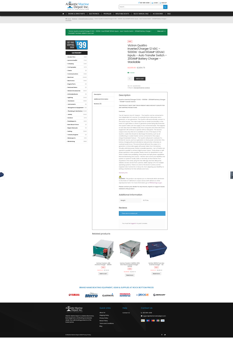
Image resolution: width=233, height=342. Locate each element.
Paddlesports (72, 121)
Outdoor (70, 118)
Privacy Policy (104, 318)
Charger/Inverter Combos (85, 18)
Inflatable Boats (122, 14)
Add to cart (140, 79)
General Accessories (74, 91)
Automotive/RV (72, 60)
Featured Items (72, 87)
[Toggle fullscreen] (10, 339)
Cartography (72, 67)
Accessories (158, 14)
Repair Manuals (73, 128)
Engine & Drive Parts (76, 14)
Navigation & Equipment (76, 107)
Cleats (70, 70)
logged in (134, 223)
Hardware (71, 101)
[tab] (103, 94)
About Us (102, 312)
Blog (101, 326)
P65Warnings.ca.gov (155, 183)
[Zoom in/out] (14, 339)
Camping (71, 64)
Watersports (71, 138)
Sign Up (164, 3)
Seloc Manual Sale (141, 14)
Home (69, 18)
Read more (129, 275)
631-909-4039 (144, 3)
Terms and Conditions (107, 323)
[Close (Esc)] (2, 339)
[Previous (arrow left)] (2, 341)
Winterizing (71, 141)
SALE (169, 14)
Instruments (72, 104)
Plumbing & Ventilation (75, 111)
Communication (73, 74)
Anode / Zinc (71, 57)
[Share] (6, 339)
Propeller (107, 14)
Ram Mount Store (73, 124)
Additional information (101, 99)
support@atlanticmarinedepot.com (154, 316)
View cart (160, 31)
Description (97, 94)
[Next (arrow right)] (6, 341)
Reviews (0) (97, 104)
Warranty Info (123, 173)
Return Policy (104, 321)
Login (155, 3)
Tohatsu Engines (73, 135)
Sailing (70, 131)
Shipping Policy (104, 315)
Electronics (94, 14)
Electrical (74, 18)
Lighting (70, 97)
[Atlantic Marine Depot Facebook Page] (161, 335)
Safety (70, 114)
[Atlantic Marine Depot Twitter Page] (165, 335)
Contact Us (126, 313)
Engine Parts (71, 84)
